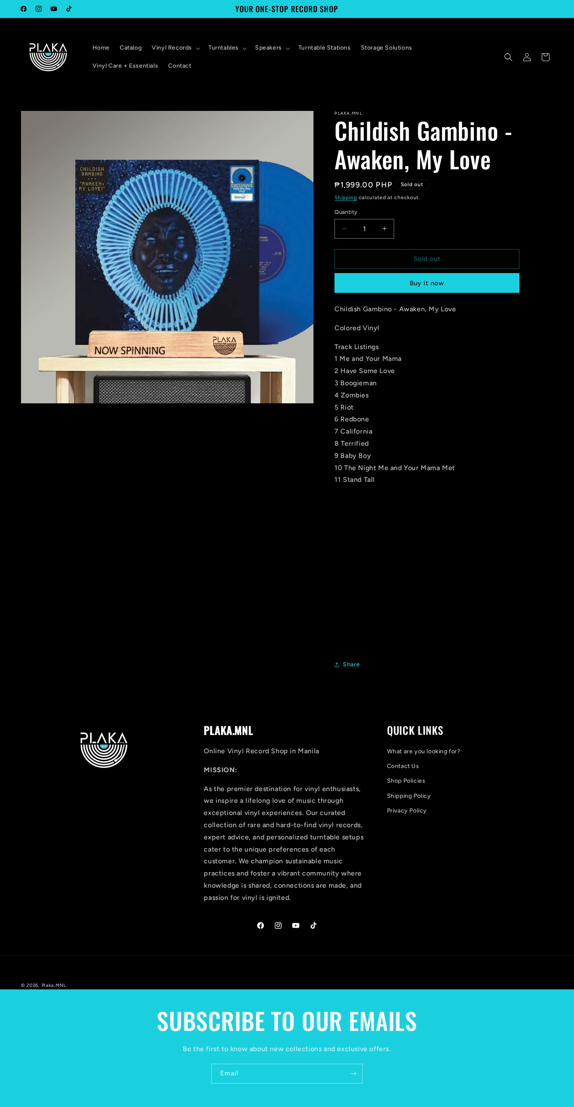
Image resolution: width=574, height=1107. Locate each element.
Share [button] (351, 664)
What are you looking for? (424, 751)
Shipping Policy (409, 795)
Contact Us (403, 766)
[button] (175, 48)
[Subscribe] (353, 1073)
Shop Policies (406, 780)
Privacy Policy (407, 810)
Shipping (345, 197)
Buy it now (427, 283)
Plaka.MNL (54, 985)
